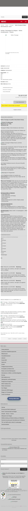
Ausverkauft (7, 66)
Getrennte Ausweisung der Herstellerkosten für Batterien (13, 420)
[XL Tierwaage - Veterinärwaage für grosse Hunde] (11, 302)
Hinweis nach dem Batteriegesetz (8, 370)
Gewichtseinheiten (5, 424)
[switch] (3, 498)
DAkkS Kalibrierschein (6, 383)
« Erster (9, 338)
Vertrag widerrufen (5, 349)
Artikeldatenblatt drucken (8, 87)
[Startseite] (22, 5)
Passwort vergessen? (5, 469)
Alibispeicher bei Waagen (6, 415)
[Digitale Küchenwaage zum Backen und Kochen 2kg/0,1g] (13, 320)
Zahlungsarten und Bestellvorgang (8, 379)
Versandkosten (24, 97)
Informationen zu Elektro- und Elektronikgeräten (11, 373)
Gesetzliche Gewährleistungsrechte (8, 351)
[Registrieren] (26, 5)
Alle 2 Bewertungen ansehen (6, 79)
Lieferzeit (3, 358)
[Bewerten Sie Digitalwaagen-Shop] (14, 489)
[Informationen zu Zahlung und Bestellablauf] (23, 2)
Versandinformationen (5, 355)
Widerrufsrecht (4, 353)
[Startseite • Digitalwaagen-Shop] (14, 11)
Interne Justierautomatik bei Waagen (9, 411)
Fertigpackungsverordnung (6, 366)
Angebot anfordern (17, 109)
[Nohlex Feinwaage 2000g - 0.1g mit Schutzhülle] (11, 325)
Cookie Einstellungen (5, 394)
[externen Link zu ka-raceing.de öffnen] (14, 501)
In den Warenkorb (20, 102)
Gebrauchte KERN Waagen (7, 390)
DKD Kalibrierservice (5, 377)
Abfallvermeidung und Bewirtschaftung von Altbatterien (12, 418)
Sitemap (3, 407)
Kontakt (3, 364)
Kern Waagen (4, 388)
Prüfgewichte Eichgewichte (7, 381)
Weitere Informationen (6, 385)
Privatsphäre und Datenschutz (7, 368)
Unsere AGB (4, 360)
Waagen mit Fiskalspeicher (7, 392)
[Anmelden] (24, 5)
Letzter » (25, 338)
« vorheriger (14, 338)
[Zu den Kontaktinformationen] (14, 494)
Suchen (24, 17)
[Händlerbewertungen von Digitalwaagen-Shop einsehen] (14, 488)
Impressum (3, 362)
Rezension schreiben (7, 89)
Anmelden (24, 469)
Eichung (3, 375)
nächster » (20, 338)
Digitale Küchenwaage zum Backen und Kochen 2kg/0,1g (13, 321)
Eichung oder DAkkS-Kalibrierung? (8, 409)
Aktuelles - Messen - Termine (7, 413)
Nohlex (9, 83)
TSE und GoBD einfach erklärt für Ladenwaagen (11, 422)
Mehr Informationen (15, 491)
